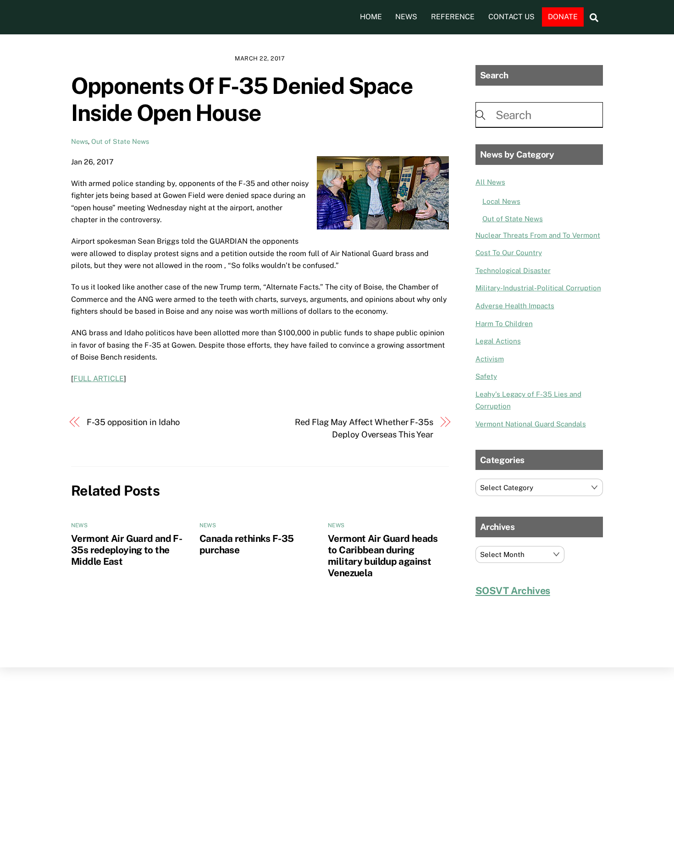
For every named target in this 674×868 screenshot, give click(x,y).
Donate (563, 16)
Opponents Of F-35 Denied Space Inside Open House (242, 99)
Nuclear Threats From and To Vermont (537, 235)
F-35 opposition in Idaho (133, 422)
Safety (486, 376)
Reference (453, 16)
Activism (489, 359)
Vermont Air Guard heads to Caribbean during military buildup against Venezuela (383, 556)
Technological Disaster (513, 270)
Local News (501, 201)
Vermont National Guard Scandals (530, 424)
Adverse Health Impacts (514, 306)
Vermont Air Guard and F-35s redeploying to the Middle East (126, 550)
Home (371, 16)
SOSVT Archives (512, 590)
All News (490, 182)
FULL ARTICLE (98, 378)
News (406, 16)
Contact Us (511, 16)
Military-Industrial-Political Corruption (538, 288)
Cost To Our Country (508, 253)
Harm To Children (504, 324)
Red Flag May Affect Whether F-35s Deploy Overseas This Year (364, 428)
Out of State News (120, 141)
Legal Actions (498, 341)
